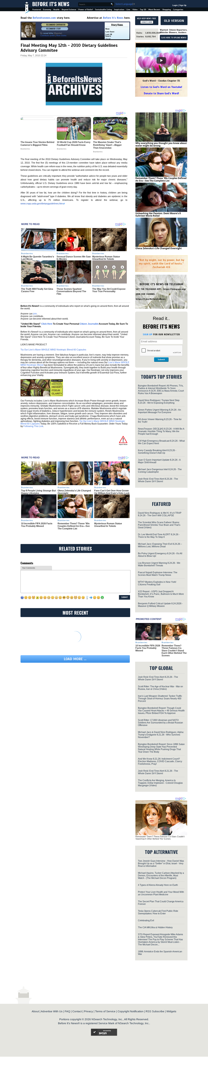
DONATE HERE (146, 22)
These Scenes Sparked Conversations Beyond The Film (71, 291)
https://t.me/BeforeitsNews (150, 299)
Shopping (166, 9)
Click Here (46, 324)
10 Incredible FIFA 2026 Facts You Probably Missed (36, 524)
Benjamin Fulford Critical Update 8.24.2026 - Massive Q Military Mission (160, 604)
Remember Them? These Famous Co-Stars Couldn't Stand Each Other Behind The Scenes (174, 650)
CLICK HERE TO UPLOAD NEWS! (173, 38)
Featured (36, 9)
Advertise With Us (52, 1011)
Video (135, 9)
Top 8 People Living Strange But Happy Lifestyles (38, 491)
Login (175, 5)
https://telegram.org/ (174, 289)
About (35, 1011)
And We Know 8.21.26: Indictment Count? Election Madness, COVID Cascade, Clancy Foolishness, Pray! (160, 761)
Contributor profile (47, 35)
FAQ (67, 1011)
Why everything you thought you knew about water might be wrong (161, 144)
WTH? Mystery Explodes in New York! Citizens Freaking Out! (157, 583)
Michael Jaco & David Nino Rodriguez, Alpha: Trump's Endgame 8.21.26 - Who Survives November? (161, 734)
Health (56, 9)
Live (128, 9)
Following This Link (33, 426)
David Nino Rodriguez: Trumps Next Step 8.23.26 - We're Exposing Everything (158, 401)
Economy (47, 9)
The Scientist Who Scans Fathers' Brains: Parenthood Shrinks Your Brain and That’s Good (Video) (159, 525)
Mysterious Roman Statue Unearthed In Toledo (106, 257)
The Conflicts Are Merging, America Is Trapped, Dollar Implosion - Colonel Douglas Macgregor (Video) (160, 783)
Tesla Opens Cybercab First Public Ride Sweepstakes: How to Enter (158, 912)
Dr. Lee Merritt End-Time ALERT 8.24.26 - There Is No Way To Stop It (159, 535)
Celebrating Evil (146, 920)
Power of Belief (85, 9)
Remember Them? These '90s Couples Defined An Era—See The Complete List (74, 526)
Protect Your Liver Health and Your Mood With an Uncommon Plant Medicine (161, 893)
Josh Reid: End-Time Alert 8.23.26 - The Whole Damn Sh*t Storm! (158, 480)
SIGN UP (147, 334)
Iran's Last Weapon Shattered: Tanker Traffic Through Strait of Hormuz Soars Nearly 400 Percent (160, 698)
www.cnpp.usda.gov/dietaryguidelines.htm (42, 203)
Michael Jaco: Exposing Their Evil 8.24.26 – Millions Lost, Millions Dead (160, 545)
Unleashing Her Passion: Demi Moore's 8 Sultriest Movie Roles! (158, 214)
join (35, 313)
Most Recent (154, 9)
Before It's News (50, 4)
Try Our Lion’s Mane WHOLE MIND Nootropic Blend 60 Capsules (53, 349)
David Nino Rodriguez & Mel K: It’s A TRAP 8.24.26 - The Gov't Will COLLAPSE (159, 514)
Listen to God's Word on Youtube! (161, 87)
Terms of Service (105, 1011)
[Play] (161, 60)
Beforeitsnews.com (44, 17)
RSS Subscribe (155, 1011)
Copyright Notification (130, 1011)
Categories (178, 9)
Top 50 (143, 9)
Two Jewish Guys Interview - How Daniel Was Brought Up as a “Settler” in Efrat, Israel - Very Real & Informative (161, 863)
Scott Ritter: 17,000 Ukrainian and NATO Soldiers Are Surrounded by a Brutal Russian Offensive (160, 722)
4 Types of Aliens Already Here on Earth (158, 885)
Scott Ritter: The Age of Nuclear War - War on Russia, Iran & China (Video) (160, 687)
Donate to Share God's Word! (161, 93)
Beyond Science (69, 9)
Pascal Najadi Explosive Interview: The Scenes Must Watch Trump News (157, 573)
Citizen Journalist (89, 324)
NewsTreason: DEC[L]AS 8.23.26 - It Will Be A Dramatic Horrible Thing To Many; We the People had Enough (161, 431)
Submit (161, 359)
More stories (61, 35)
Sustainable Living (103, 9)
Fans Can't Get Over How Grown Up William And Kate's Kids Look (111, 491)
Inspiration (119, 9)
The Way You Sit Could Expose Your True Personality (109, 290)
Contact (77, 1011)
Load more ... (75, 659)
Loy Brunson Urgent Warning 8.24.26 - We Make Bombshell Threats (159, 564)
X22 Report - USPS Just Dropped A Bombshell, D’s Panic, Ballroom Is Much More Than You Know (161, 594)
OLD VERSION (174, 21)
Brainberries (27, 253)
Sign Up (182, 5)
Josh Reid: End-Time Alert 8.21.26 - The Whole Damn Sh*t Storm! (158, 772)
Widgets (171, 1011)
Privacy (88, 1011)
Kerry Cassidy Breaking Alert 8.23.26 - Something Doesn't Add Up (157, 451)
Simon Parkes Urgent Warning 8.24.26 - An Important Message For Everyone (159, 411)
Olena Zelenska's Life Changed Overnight (158, 248)
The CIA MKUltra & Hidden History (155, 927)
